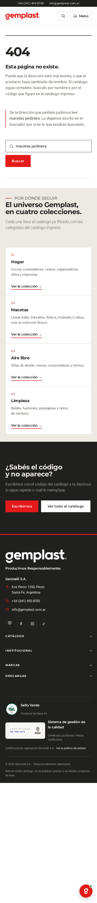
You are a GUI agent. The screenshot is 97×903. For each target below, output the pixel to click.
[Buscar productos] (63, 16)
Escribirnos (22, 506)
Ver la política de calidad (70, 748)
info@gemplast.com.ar (64, 3)
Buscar (18, 161)
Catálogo (14, 636)
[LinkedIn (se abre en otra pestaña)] (32, 623)
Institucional (18, 650)
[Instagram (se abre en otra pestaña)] (9, 622)
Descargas (16, 676)
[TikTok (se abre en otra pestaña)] (43, 623)
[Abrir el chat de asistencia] (85, 891)
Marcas (12, 665)
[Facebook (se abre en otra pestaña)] (21, 623)
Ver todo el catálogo (66, 506)
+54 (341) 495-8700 (31, 3)
